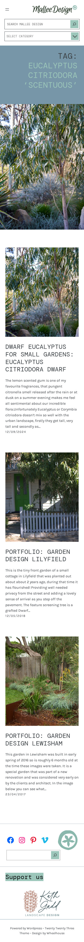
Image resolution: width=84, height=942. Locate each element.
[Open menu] (7, 9)
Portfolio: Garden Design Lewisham (37, 739)
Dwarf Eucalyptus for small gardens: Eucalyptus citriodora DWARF (39, 358)
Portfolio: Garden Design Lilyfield (37, 555)
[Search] (74, 24)
